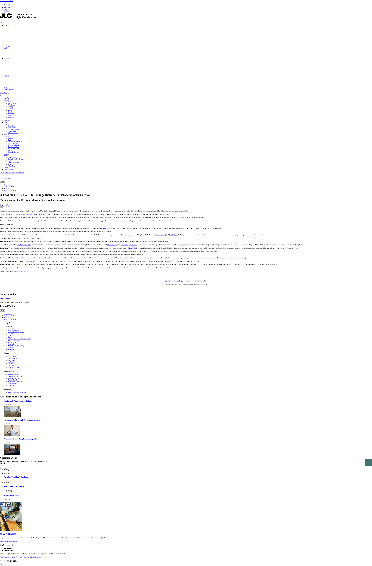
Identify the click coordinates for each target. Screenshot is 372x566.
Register (6, 11)
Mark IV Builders (133, 248)
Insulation (11, 42)
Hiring (10, 337)
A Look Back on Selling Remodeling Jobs (20, 439)
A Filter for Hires (112, 245)
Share (2, 181)
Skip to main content (6, 1)
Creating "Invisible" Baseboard (16, 477)
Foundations (11, 30)
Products (6, 58)
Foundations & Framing (15, 63)
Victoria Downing (13, 367)
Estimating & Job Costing (15, 79)
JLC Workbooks (13, 29)
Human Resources (13, 340)
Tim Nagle (11, 363)
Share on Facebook (10, 190)
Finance (10, 333)
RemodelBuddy (159, 235)
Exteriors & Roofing (14, 67)
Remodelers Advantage (102, 228)
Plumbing (11, 39)
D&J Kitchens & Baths (24, 245)
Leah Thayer (6, 206)
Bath (9, 62)
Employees (11, 77)
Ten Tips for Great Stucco (14, 486)
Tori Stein (11, 365)
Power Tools (12, 49)
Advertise (7, 557)
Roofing (10, 35)
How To (6, 25)
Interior (10, 72)
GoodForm (124, 245)
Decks (6, 88)
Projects (10, 27)
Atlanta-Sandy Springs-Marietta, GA (19, 392)
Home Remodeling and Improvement (19, 339)
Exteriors (10, 34)
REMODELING (23, 271)
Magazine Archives (18, 173)
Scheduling (11, 86)
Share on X (7, 188)
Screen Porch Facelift (12, 496)
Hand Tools (11, 51)
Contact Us (13, 557)
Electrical (10, 37)
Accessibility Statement (34, 557)
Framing (10, 32)
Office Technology (13, 74)
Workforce (11, 347)
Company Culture (13, 330)
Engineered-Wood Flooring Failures (18, 401)
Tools (5, 48)
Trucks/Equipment (13, 53)
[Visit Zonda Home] (8, 561)
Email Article (8, 185)
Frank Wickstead (13, 358)
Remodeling (7, 46)
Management (12, 342)
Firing (9, 335)
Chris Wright (12, 356)
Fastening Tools (12, 55)
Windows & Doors (13, 69)
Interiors (10, 44)
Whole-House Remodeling (16, 346)
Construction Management (16, 332)
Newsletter (7, 7)
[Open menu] (1, 22)
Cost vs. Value (8, 90)
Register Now (4, 465)
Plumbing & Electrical (14, 70)
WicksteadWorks (20, 258)
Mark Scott (11, 362)
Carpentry (11, 328)
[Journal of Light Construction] (18, 18)
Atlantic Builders (29, 214)
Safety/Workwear (13, 56)
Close (2, 565)
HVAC (10, 41)
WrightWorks (133, 245)
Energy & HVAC (13, 65)
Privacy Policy (22, 557)
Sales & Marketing (13, 83)
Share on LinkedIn (9, 187)
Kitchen (10, 60)
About (2, 557)
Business (6, 76)
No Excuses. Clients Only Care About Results (22, 420)
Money (10, 84)
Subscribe (7, 4)
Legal (9, 81)
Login (6, 9)
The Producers (173, 235)
